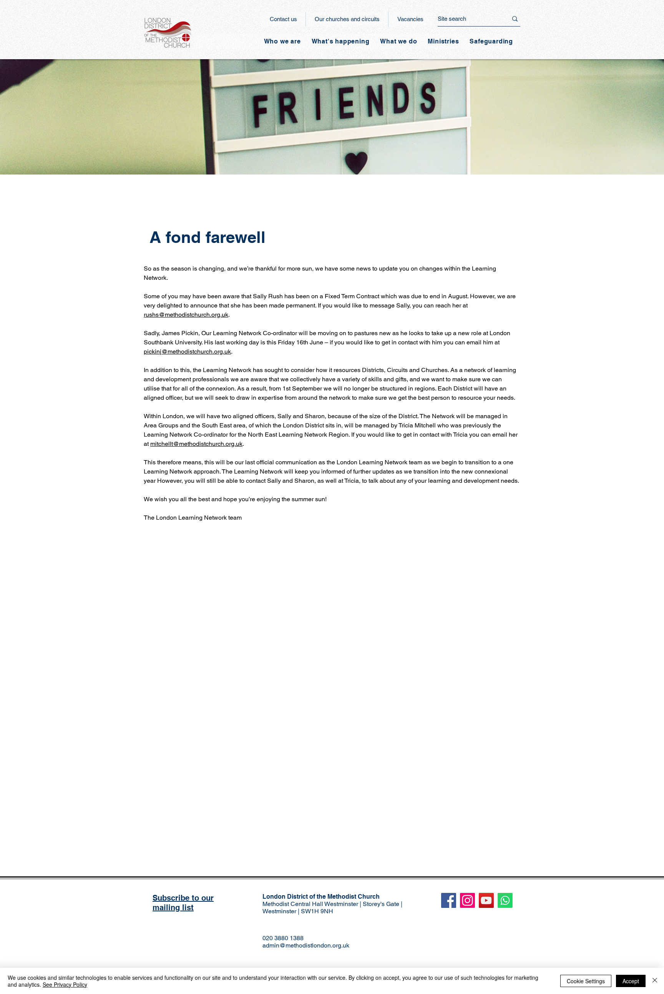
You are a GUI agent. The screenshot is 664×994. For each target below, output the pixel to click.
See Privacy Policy (65, 984)
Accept (630, 981)
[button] (341, 41)
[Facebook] (448, 900)
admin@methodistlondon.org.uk (305, 945)
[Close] (654, 981)
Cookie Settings (586, 981)
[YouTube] (486, 900)
